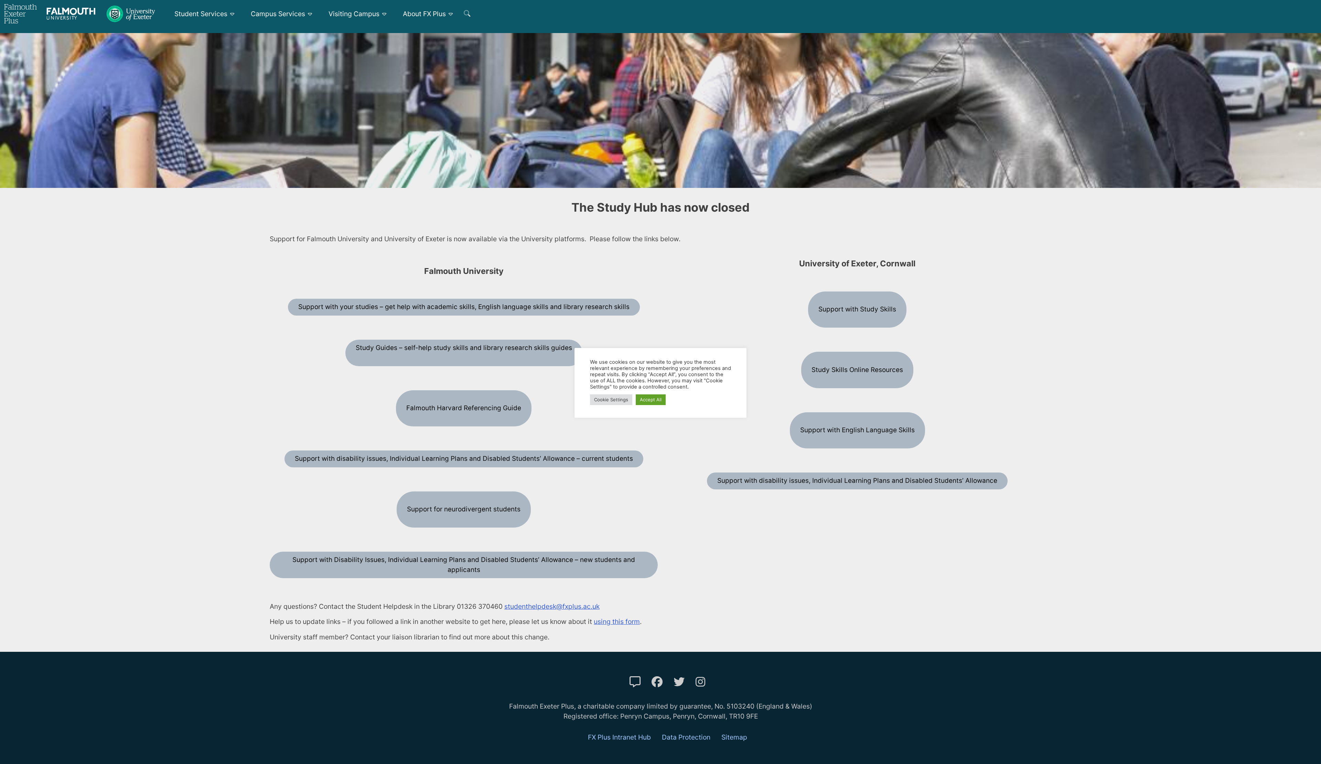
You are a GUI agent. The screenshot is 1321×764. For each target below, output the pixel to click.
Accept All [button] (651, 399)
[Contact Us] (635, 682)
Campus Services (278, 14)
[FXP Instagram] (700, 682)
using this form (617, 621)
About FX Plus (424, 14)
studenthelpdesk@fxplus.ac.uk (552, 606)
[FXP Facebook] (657, 682)
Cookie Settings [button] (611, 399)
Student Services (200, 14)
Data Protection (686, 737)
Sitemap (734, 737)
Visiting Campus (354, 14)
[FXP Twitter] (679, 682)
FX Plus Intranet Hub (619, 737)
